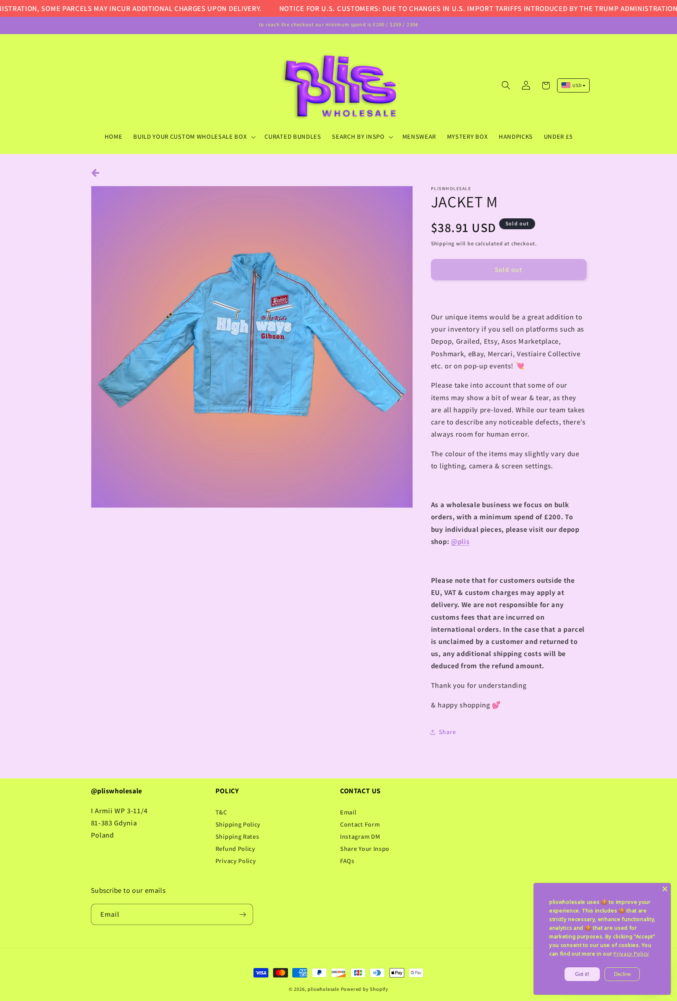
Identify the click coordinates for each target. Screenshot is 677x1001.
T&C (221, 812)
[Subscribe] (243, 914)
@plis (460, 541)
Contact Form (360, 824)
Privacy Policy (235, 861)
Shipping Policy (238, 824)
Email (348, 812)
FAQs (347, 861)
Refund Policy (235, 849)
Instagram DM (360, 836)
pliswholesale (323, 989)
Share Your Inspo (364, 849)
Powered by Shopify (365, 989)
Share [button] (447, 732)
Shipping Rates (237, 836)
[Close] (665, 889)
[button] (193, 136)
